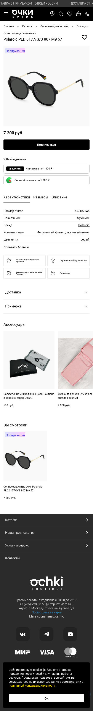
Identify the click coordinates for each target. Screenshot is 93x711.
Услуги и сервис (17, 545)
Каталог (11, 520)
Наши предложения (20, 533)
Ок (46, 698)
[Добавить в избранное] (84, 37)
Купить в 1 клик (45, 414)
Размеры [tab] (40, 197)
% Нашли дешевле (14, 159)
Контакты (12, 558)
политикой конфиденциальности (32, 685)
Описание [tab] (59, 197)
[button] (46, 180)
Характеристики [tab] (16, 197)
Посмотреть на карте (46, 612)
